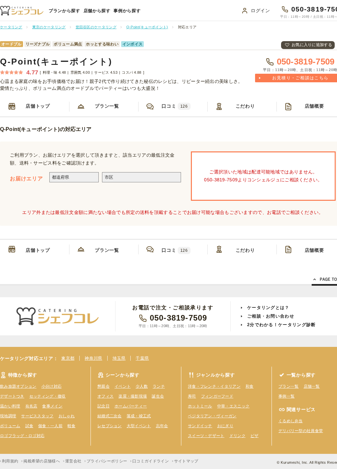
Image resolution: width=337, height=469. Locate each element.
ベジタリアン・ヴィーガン (212, 416)
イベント (123, 386)
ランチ (159, 386)
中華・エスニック (233, 406)
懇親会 (103, 386)
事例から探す (127, 10)
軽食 (71, 426)
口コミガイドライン (150, 461)
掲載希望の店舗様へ (41, 461)
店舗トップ (38, 106)
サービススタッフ (37, 416)
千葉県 (142, 358)
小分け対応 (51, 386)
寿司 (192, 396)
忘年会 (162, 426)
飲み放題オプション (18, 386)
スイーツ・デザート (206, 435)
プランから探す (64, 10)
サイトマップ (186, 461)
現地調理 (8, 416)
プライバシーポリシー (107, 461)
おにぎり (225, 426)
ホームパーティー (131, 406)
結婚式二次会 (109, 416)
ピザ (254, 435)
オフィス (105, 396)
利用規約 (10, 461)
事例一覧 (286, 396)
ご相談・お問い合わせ (270, 316)
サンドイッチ (200, 426)
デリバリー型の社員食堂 (300, 431)
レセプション (109, 426)
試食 (29, 426)
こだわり (245, 106)
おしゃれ (67, 416)
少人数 (142, 386)
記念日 (103, 406)
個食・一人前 (50, 426)
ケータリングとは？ (268, 307)
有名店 (31, 406)
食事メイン (52, 406)
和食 (250, 386)
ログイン (260, 10)
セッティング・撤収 (47, 396)
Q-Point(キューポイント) (56, 61)
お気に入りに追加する (312, 44)
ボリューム (10, 426)
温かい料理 (10, 406)
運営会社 (73, 461)
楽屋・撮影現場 (132, 396)
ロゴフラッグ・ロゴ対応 (22, 435)
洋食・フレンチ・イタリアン (214, 386)
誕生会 (158, 396)
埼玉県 (119, 358)
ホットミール (200, 406)
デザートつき (12, 396)
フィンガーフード (217, 396)
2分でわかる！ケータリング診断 (281, 324)
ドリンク (237, 435)
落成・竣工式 (139, 416)
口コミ (175, 106)
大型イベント (139, 426)
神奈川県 (93, 358)
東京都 (67, 358)
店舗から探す (97, 10)
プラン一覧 (107, 106)
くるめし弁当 (290, 421)
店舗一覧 (312, 386)
